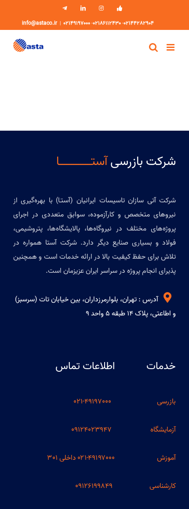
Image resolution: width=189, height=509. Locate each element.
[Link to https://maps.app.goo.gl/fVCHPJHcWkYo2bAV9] (167, 297)
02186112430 (107, 23)
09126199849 (94, 486)
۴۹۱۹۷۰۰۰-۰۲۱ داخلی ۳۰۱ (81, 458)
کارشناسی (162, 486)
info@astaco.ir (39, 23)
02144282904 (139, 23)
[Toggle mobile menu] (171, 47)
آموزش (166, 458)
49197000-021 (93, 401)
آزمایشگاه (163, 430)
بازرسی (166, 401)
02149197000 (76, 23)
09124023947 (91, 430)
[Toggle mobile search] (153, 47)
